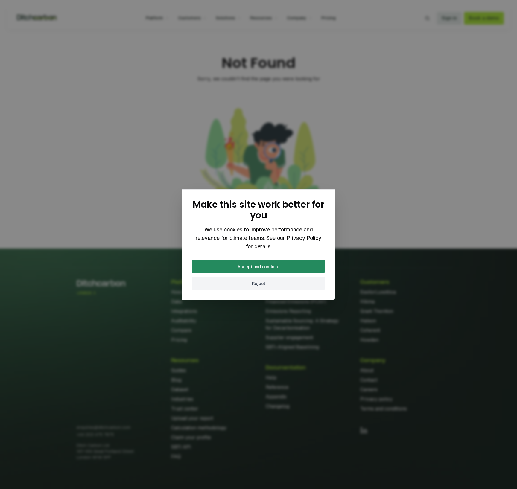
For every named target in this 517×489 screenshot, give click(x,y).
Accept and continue (258, 266)
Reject (258, 283)
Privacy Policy (304, 237)
